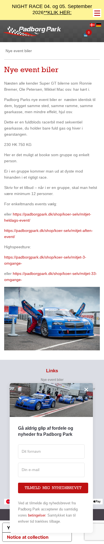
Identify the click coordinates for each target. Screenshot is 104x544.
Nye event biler (52, 380)
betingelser (36, 515)
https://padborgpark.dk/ (33, 214)
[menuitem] (92, 25)
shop (58, 214)
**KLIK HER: (58, 12)
